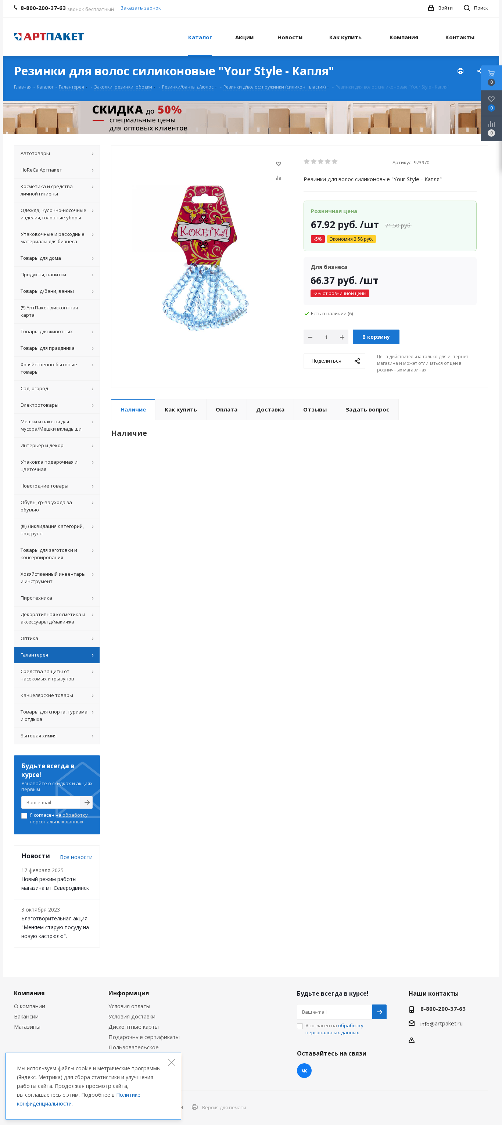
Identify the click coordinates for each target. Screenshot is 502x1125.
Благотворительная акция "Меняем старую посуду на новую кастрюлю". (55, 927)
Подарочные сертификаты (144, 1036)
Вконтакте (304, 1070)
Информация (128, 993)
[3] (321, 162)
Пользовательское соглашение (133, 1050)
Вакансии (26, 1016)
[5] (334, 162)
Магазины (27, 1026)
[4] (327, 162)
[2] (314, 162)
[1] (307, 162)
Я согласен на (59, 818)
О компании (29, 1006)
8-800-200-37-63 (443, 1008)
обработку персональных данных (59, 818)
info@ (427, 1024)
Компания (29, 993)
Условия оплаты (129, 1006)
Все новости (76, 856)
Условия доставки (131, 1016)
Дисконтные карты (133, 1026)
